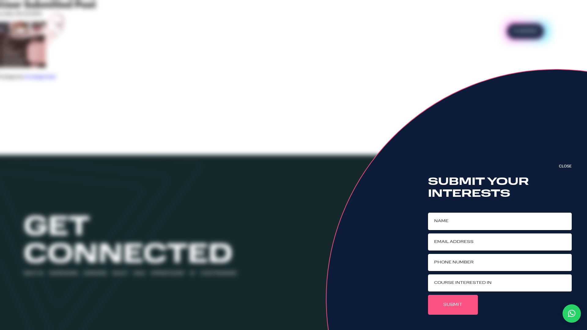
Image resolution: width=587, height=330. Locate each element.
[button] (572, 313)
